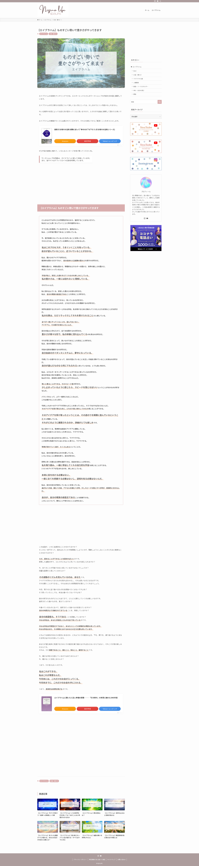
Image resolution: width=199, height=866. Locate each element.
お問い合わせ (122, 859)
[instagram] (155, 1)
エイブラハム (43, 34)
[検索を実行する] (160, 102)
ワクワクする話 (138, 79)
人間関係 (136, 83)
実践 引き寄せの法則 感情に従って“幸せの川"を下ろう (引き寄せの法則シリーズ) (84, 129)
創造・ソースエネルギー (140, 86)
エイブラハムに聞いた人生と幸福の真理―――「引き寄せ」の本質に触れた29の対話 (86, 697)
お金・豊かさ (53, 34)
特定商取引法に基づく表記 (97, 859)
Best (134, 71)
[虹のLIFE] (52, 10)
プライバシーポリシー (80, 859)
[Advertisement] (81, 180)
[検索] (160, 1)
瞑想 (134, 94)
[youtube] (157, 1)
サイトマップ (111, 859)
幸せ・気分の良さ (138, 90)
